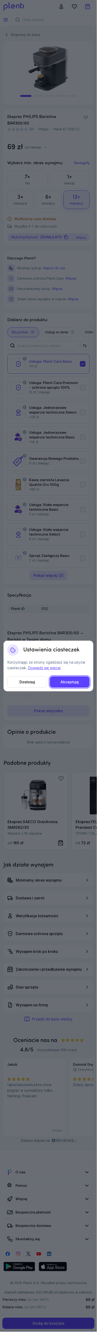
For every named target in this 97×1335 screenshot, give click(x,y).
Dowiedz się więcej (44, 668)
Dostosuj (27, 682)
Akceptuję (69, 682)
